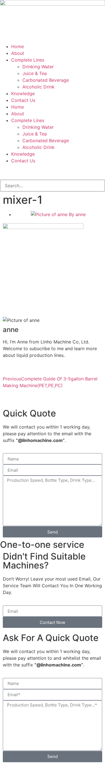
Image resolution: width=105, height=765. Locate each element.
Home (17, 46)
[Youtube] (22, 171)
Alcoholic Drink (38, 87)
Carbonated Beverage (45, 80)
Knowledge (23, 93)
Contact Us (23, 100)
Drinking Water (38, 66)
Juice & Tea (34, 73)
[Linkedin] (38, 171)
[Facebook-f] (7, 171)
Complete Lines (27, 60)
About (17, 53)
